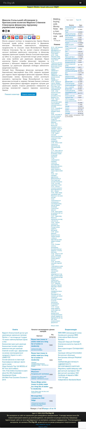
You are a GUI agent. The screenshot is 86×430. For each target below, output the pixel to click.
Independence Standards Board (69, 379)
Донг (66, 73)
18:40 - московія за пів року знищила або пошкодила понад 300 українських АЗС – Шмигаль (56, 118)
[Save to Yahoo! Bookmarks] (34, 37)
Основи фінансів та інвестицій (13, 359)
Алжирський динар (70, 27)
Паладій (67, 113)
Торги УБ (78, 20)
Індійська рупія (69, 44)
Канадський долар (70, 34)
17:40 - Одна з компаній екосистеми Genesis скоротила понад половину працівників (56, 137)
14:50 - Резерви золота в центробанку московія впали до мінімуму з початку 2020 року (56, 248)
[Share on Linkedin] (17, 37)
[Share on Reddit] (25, 37)
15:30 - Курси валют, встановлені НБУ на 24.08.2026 (57, 213)
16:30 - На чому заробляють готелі (56, 184)
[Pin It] (21, 37)
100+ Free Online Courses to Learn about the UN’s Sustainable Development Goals (14, 373)
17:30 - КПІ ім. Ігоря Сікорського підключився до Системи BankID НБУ (56, 146)
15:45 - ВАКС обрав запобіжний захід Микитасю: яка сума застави (57, 195)
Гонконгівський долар (71, 41)
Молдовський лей (70, 62)
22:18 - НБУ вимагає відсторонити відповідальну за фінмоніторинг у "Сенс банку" (57, 50)
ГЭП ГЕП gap (63, 377)
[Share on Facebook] (4, 37)
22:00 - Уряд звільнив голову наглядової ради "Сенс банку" (55, 57)
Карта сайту (43, 426)
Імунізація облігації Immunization (70, 353)
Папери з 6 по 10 (49, 408)
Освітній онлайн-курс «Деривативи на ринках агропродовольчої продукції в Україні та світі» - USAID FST (15, 353)
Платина (67, 111)
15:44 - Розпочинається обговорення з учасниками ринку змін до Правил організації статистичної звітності (56, 204)
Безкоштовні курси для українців (14, 344)
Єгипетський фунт (70, 85)
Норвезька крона (70, 67)
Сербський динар (70, 90)
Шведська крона (69, 76)
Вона (66, 55)
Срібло (67, 110)
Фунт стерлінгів (69, 87)
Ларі (66, 104)
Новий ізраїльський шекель (70, 48)
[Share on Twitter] (29, 37)
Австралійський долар (69, 29)
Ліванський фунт (70, 57)
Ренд (66, 74)
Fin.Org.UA (8, 2)
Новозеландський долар (70, 64)
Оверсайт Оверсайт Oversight (69, 342)
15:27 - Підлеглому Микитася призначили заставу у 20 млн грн (56, 218)
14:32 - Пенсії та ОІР (57, 253)
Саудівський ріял (70, 69)
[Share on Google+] (12, 37)
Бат (66, 80)
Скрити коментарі (28, 94)
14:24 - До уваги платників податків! (56, 262)
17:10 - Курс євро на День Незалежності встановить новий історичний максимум (57, 154)
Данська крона (69, 39)
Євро (66, 102)
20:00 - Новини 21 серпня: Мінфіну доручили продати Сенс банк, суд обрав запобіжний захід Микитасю (56, 85)
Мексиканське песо (70, 60)
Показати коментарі (12, 94)
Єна (66, 51)
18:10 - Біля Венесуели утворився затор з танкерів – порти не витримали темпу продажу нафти (56, 127)
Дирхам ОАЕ (68, 81)
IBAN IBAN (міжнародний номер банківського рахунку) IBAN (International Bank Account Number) (70, 336)
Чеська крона (69, 37)
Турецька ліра (69, 97)
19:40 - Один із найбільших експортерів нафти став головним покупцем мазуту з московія (56, 102)
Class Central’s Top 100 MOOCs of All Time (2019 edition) (14, 367)
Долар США (68, 89)
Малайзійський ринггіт (71, 58)
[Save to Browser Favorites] (38, 37)
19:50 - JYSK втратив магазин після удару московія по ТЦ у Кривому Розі (56, 94)
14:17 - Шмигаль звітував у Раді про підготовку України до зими (56, 286)
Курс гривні (70, 20)
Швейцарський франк (71, 78)
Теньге (67, 53)
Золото (67, 108)
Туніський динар (69, 83)
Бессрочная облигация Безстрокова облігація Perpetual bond (69, 357)
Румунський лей (69, 96)
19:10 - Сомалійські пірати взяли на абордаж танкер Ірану (56, 110)
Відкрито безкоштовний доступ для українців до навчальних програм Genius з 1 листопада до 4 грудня (15, 335)
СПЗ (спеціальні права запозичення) (70, 100)
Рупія (66, 46)
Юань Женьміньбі (70, 35)
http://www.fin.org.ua (43, 424)
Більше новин (55, 325)
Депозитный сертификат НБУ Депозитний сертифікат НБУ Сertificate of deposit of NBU (69, 373)
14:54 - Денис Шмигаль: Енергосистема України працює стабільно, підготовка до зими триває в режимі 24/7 (56, 237)
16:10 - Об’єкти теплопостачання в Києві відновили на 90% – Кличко (56, 189)
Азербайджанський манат (70, 93)
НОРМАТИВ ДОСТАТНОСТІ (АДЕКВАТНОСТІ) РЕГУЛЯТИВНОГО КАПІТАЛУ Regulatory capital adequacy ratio (70, 365)
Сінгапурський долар (71, 71)
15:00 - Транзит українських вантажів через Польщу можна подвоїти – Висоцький (55, 226)
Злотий (67, 106)
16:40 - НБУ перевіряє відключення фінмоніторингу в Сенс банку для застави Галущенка (56, 178)
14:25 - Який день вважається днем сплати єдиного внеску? (56, 257)
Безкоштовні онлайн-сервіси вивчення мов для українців (12, 347)
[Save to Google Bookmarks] (8, 37)
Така (66, 32)
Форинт (67, 43)
